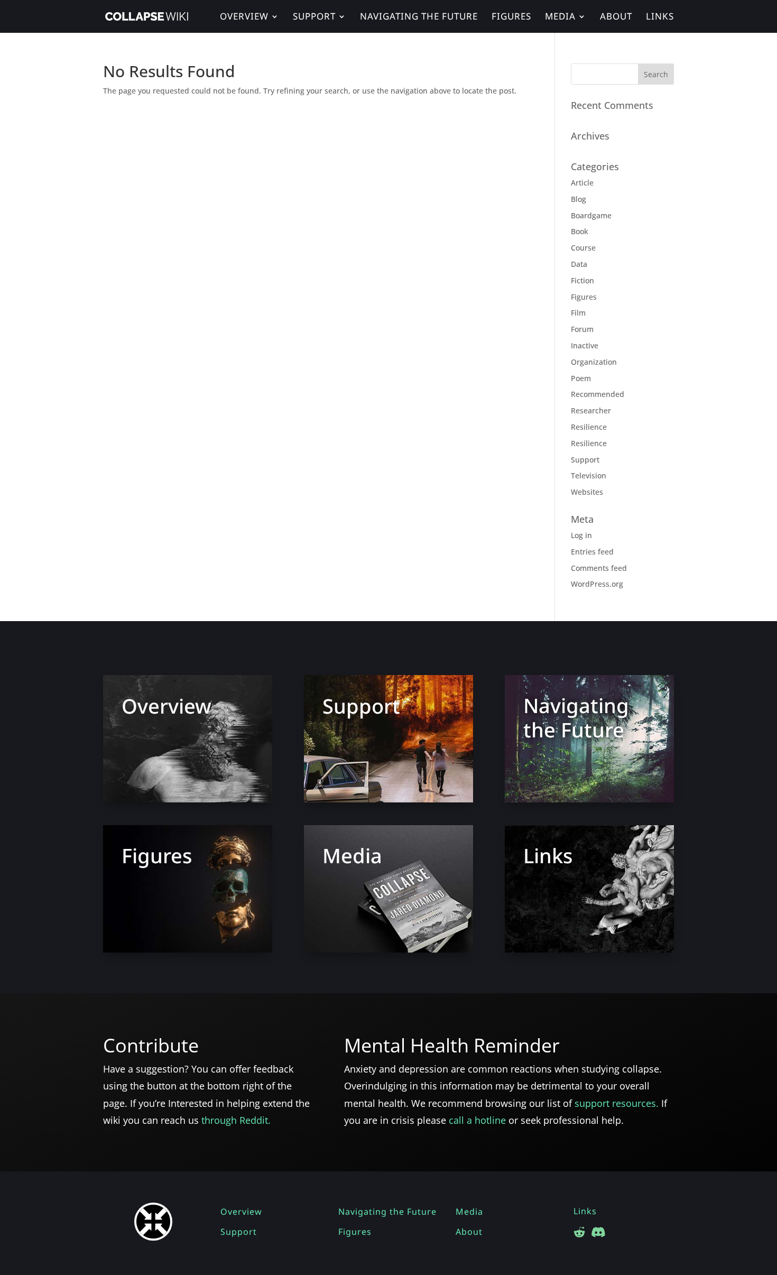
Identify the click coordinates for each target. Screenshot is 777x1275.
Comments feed (599, 568)
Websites (587, 492)
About (616, 17)
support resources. (618, 1103)
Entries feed (592, 552)
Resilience (589, 427)
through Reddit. (236, 1120)
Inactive (584, 345)
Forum (582, 329)
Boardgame (591, 215)
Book (579, 231)
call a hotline (477, 1120)
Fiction (582, 280)
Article (582, 183)
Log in (581, 535)
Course (583, 248)
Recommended (597, 394)
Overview (244, 17)
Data (579, 264)
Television (588, 475)
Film (578, 313)
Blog (578, 199)
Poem (581, 378)
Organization (594, 362)
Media (560, 17)
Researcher (591, 410)
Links (660, 17)
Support (314, 17)
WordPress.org (597, 584)
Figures (511, 17)
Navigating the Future (419, 17)
